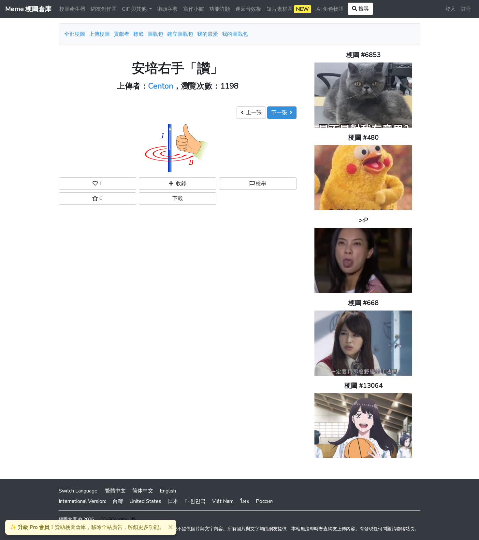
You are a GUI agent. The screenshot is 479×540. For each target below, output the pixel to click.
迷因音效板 (248, 9)
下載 (177, 198)
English (168, 490)
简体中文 (142, 490)
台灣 (117, 501)
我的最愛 (207, 34)
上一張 (252, 112)
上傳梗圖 (99, 34)
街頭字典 (167, 9)
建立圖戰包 (180, 34)
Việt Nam (223, 501)
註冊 (466, 9)
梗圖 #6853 (363, 54)
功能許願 (219, 9)
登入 (450, 9)
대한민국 (195, 501)
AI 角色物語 (330, 9)
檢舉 (260, 183)
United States (145, 501)
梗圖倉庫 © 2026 (76, 519)
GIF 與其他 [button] (135, 9)
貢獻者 (121, 34)
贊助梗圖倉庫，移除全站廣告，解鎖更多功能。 (87, 527)
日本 (173, 501)
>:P (363, 220)
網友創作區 (104, 9)
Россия (264, 501)
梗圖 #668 (363, 302)
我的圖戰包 (235, 34)
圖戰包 (155, 34)
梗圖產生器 (72, 9)
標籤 (138, 34)
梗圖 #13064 (363, 385)
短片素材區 (288, 9)
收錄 (179, 183)
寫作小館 (193, 9)
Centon (160, 86)
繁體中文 (115, 490)
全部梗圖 (74, 34)
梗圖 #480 (363, 137)
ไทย (244, 501)
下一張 (280, 112)
